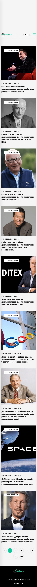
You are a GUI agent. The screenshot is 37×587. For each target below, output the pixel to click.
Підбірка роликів (12, 50)
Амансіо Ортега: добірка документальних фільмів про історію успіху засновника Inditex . (17, 302)
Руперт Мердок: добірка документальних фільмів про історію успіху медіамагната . (17, 197)
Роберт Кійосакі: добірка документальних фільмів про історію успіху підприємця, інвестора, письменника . (17, 246)
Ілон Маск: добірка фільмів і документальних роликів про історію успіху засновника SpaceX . (17, 89)
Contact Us (18, 583)
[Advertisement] (18, 17)
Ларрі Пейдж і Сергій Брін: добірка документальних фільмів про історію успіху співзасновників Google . (17, 359)
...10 (21, 556)
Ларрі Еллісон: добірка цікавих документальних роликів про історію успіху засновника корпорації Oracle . (17, 539)
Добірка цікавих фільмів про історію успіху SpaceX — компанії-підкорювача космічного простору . (17, 481)
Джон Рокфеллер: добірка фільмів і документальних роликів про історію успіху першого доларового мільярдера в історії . (17, 415)
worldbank (7, 83)
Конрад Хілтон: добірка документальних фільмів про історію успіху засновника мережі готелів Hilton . (17, 138)
